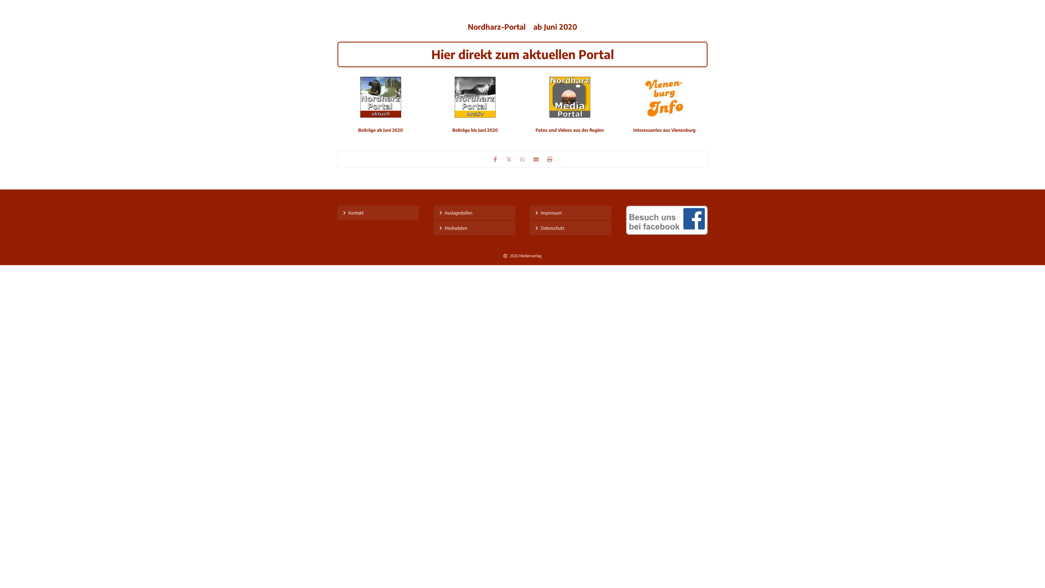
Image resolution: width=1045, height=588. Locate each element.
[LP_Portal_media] (569, 97)
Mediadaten (456, 228)
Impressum (551, 213)
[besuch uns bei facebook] (667, 233)
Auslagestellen (458, 213)
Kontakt (356, 213)
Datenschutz (552, 228)
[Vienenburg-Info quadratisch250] (664, 97)
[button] (495, 159)
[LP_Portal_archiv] (475, 97)
